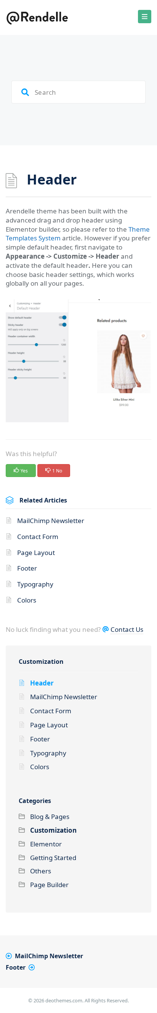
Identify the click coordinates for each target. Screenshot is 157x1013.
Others (40, 871)
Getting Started (53, 857)
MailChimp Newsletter (50, 520)
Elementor (46, 844)
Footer (27, 568)
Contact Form (37, 536)
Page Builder (49, 884)
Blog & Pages (49, 816)
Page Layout (36, 552)
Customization (41, 661)
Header (42, 683)
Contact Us (127, 629)
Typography (35, 584)
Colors (26, 600)
